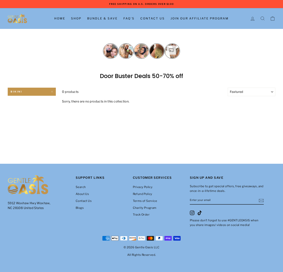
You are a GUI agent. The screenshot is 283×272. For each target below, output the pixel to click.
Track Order (141, 214)
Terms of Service (145, 201)
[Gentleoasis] (39, 185)
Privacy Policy (143, 187)
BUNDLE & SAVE (102, 18)
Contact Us (152, 18)
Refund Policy (142, 194)
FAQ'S (129, 18)
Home (59, 18)
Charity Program (145, 208)
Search (81, 187)
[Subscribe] (261, 200)
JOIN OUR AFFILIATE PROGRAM (200, 18)
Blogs (80, 208)
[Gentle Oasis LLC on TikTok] (199, 212)
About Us (82, 194)
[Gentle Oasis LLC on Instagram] (192, 212)
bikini (16, 91)
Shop (76, 18)
